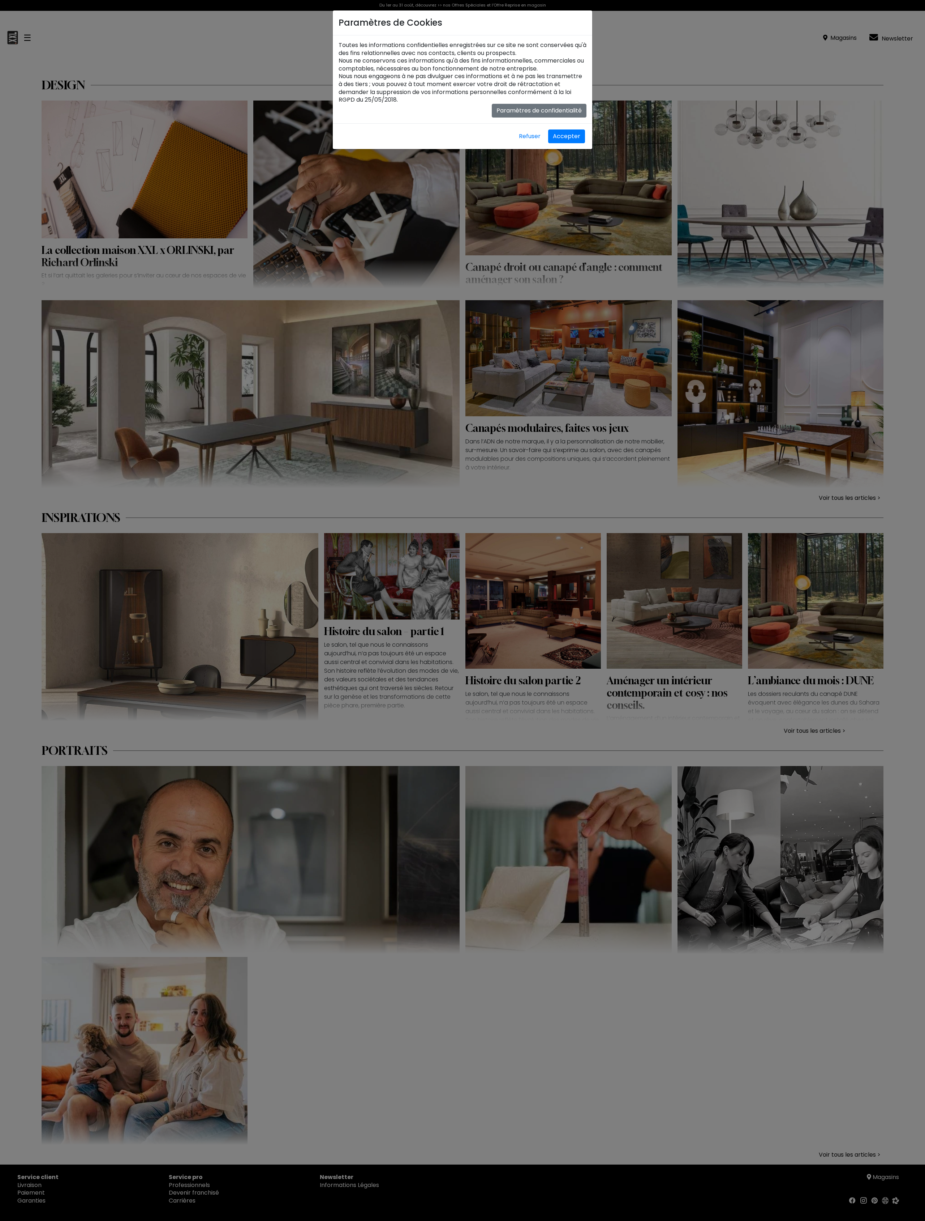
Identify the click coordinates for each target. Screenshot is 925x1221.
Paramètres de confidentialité (539, 110)
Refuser (530, 136)
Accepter (566, 136)
